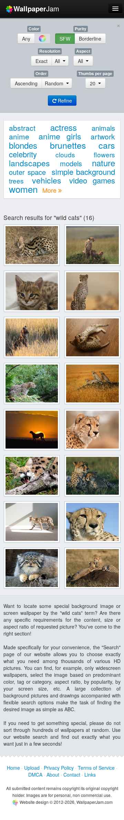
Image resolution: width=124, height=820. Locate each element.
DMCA (35, 774)
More (50, 190)
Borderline (90, 38)
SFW (65, 38)
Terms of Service (96, 767)
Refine (64, 100)
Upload (32, 767)
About (52, 774)
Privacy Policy (59, 767)
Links (90, 774)
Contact (71, 774)
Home (13, 767)
